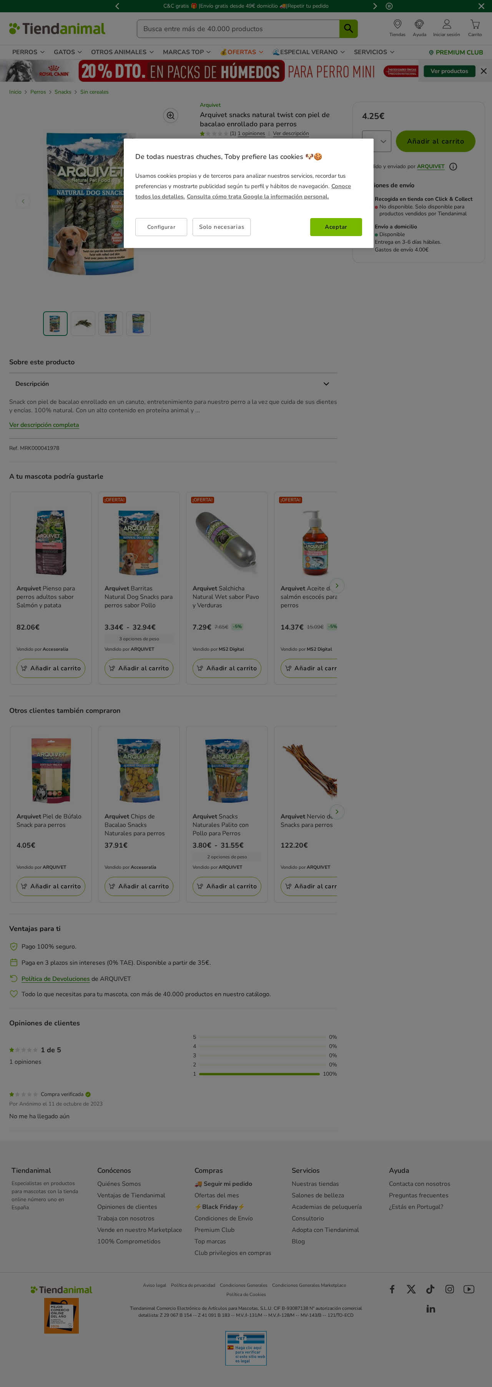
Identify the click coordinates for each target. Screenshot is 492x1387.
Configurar (161, 227)
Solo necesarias (221, 227)
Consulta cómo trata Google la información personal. (258, 196)
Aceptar (336, 227)
